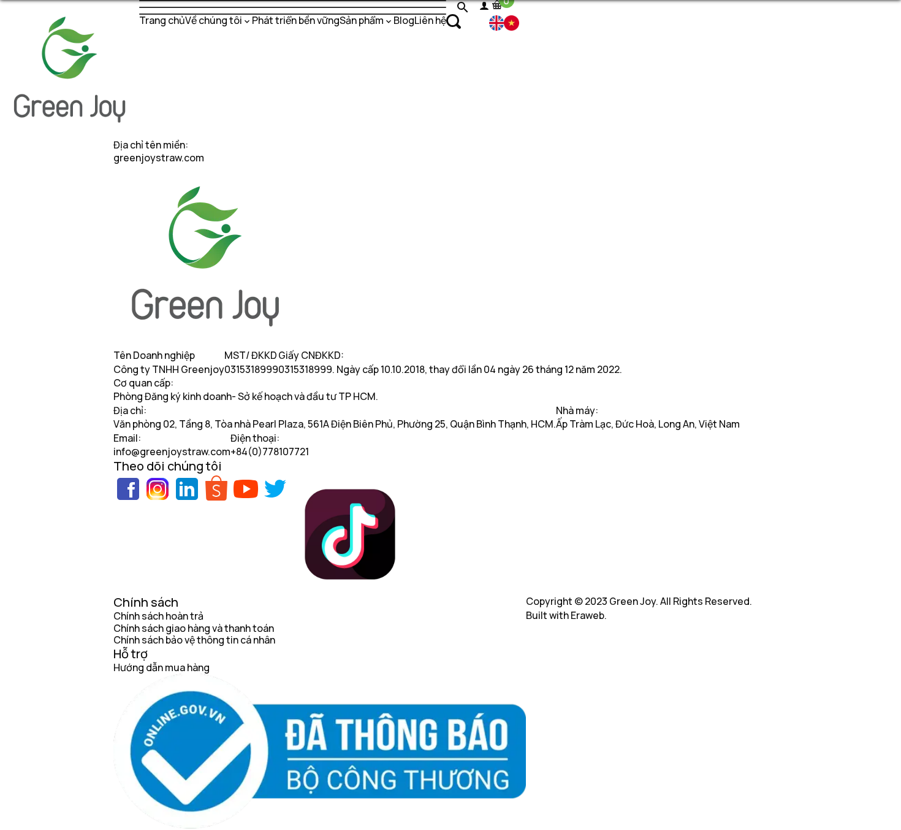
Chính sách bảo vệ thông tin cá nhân (194, 640)
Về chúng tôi (213, 20)
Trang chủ (162, 20)
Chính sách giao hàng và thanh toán (193, 628)
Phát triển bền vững (296, 20)
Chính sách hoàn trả (158, 616)
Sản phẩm (362, 20)
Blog (403, 20)
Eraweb (587, 615)
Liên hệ (430, 20)
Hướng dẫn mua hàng (161, 667)
